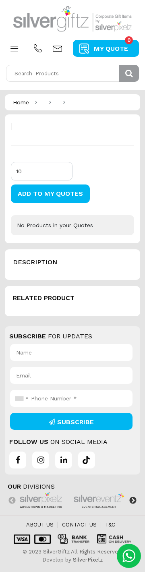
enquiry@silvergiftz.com (57, 48)
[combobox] (20, 398)
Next (133, 501)
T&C (110, 525)
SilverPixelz (88, 560)
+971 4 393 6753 (38, 48)
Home (21, 102)
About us (40, 525)
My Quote (112, 46)
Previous (12, 501)
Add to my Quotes (50, 193)
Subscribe (74, 422)
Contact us (79, 525)
